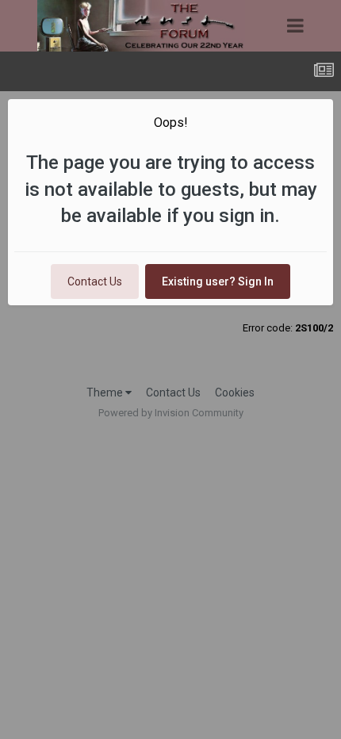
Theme (105, 392)
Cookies (235, 392)
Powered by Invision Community (170, 413)
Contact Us (94, 281)
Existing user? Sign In (218, 281)
